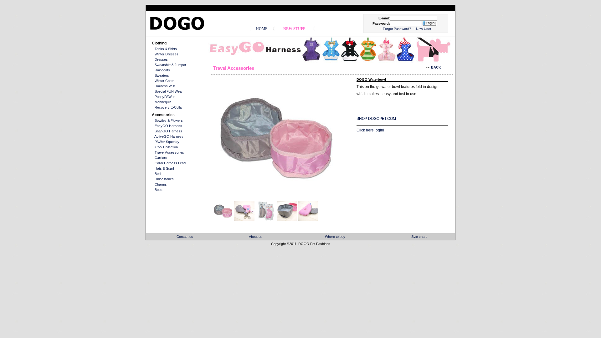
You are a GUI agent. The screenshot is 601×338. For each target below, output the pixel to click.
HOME (261, 29)
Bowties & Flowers (169, 120)
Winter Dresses (166, 54)
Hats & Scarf (164, 168)
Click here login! (370, 130)
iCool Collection (166, 147)
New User (423, 29)
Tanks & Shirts (166, 49)
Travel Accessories (169, 152)
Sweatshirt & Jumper (170, 65)
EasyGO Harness (168, 126)
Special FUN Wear (169, 91)
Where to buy (335, 236)
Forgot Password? (397, 29)
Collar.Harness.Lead (170, 163)
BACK (435, 67)
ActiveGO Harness (168, 136)
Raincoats (162, 70)
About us (255, 236)
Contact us (185, 236)
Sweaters (162, 75)
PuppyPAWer (165, 97)
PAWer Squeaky (167, 142)
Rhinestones (164, 179)
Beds (158, 174)
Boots (159, 190)
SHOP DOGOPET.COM (376, 118)
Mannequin (163, 102)
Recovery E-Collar (169, 107)
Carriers (161, 158)
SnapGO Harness (168, 131)
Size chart (419, 236)
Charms (161, 184)
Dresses (161, 59)
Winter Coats (164, 81)
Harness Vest (165, 86)
